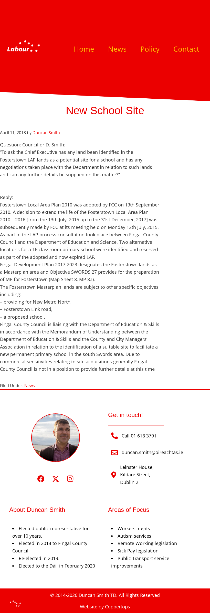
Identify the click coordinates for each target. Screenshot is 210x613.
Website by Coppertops (105, 607)
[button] (41, 479)
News (29, 385)
